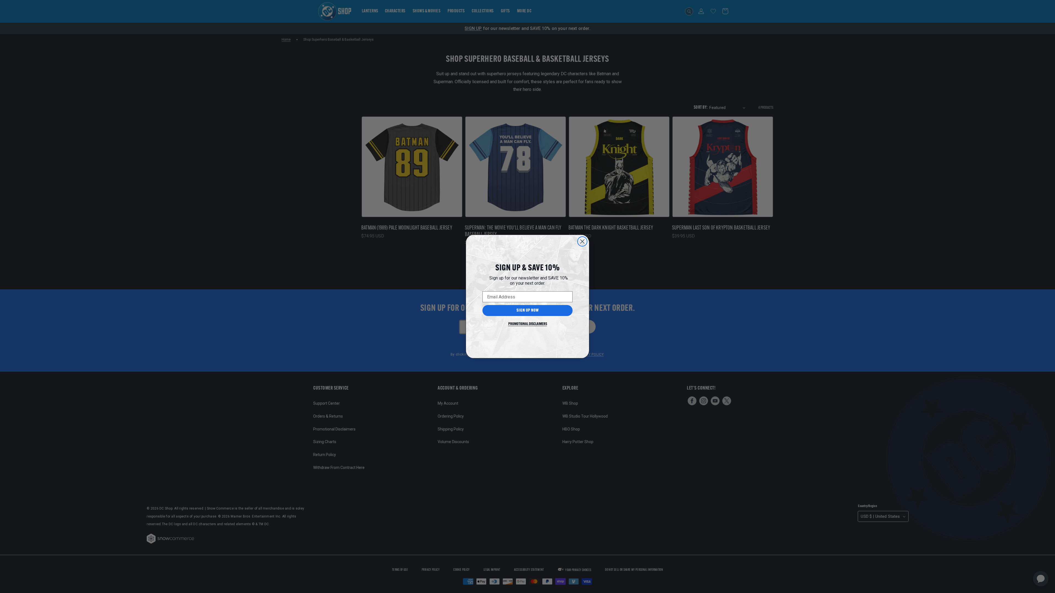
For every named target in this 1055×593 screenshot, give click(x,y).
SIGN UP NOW (528, 311)
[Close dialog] (582, 241)
